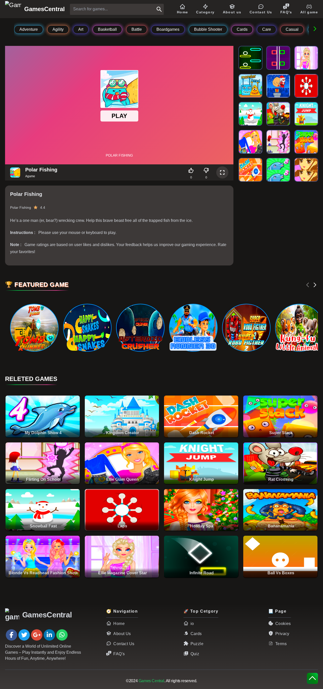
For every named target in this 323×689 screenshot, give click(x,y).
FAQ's (119, 654)
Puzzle (197, 644)
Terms (281, 644)
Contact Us (123, 644)
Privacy (282, 634)
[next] (315, 285)
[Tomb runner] (34, 328)
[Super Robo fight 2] (246, 328)
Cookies (283, 623)
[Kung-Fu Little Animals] (299, 328)
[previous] (308, 285)
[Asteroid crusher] (140, 328)
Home (119, 623)
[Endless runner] (193, 328)
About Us (122, 634)
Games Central (151, 681)
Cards (196, 634)
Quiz (195, 654)
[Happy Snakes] (87, 328)
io (192, 623)
